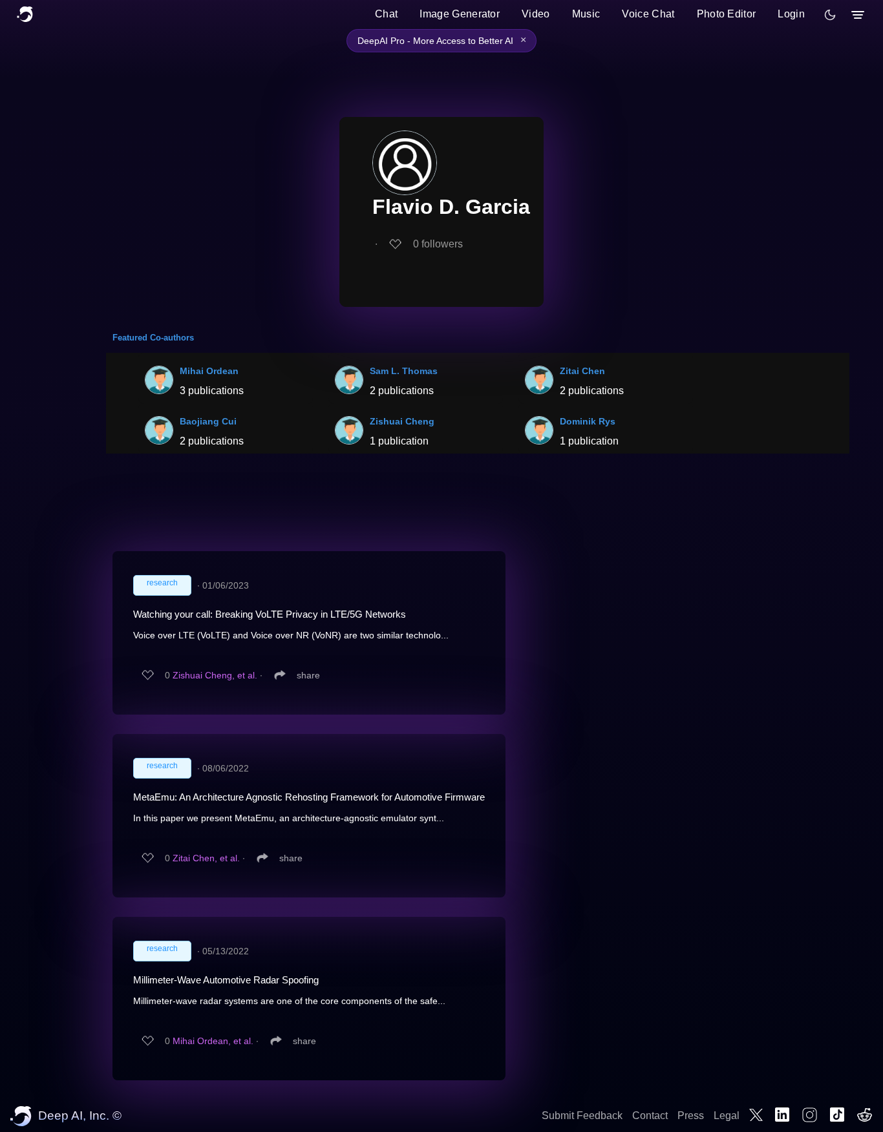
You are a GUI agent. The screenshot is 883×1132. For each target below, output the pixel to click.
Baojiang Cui (208, 421)
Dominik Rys (587, 421)
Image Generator (460, 13)
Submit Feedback (582, 1115)
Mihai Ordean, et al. (213, 1041)
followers (438, 243)
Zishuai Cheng (402, 421)
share (308, 675)
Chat (386, 13)
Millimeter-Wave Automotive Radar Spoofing (226, 979)
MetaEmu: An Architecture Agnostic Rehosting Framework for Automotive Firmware (309, 796)
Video (536, 13)
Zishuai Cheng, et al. (215, 675)
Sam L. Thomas (404, 371)
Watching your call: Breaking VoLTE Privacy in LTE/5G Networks (269, 614)
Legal (726, 1115)
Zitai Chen (582, 371)
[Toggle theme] (830, 15)
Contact (650, 1115)
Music (586, 13)
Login (791, 13)
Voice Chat (648, 13)
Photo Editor (726, 13)
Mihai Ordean (209, 371)
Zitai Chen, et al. (206, 858)
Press (690, 1115)
